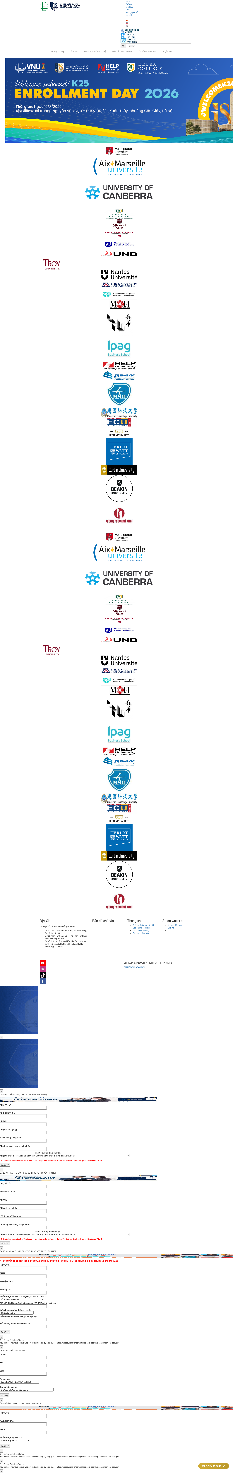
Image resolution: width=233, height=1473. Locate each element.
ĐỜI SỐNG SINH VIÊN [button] (147, 51)
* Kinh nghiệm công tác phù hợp (15, 1145)
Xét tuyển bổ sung (211, 1466)
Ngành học (5, 1379)
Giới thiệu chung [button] (57, 51)
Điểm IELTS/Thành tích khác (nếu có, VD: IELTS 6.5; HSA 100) (28, 1303)
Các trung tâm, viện (141, 933)
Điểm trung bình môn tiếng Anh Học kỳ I (18, 1316)
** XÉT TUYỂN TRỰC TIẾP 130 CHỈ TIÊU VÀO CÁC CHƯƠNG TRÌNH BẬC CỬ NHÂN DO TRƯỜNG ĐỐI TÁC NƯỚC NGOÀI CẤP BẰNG (59, 1261)
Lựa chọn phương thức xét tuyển (15, 1310)
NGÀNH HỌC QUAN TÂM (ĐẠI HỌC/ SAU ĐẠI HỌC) (23, 1296)
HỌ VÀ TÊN (5, 1265)
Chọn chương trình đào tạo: (48, 1152)
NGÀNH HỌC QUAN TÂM (11, 1437)
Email (2, 1370)
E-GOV (129, 4)
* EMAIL (3, 1121)
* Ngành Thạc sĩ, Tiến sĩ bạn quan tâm (17, 1155)
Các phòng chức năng (142, 927)
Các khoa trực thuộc (141, 930)
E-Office (129, 7)
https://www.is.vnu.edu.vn (134, 966)
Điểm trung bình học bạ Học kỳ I (15, 1323)
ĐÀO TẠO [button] (74, 51)
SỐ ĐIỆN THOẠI (7, 1281)
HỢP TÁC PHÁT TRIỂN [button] (122, 51)
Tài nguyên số (132, 12)
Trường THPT (6, 1289)
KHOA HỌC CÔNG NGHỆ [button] (95, 51)
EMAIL (3, 1273)
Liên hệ (129, 15)
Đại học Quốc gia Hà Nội (143, 925)
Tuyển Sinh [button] (168, 51)
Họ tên (3, 1354)
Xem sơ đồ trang (175, 925)
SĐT (2, 1362)
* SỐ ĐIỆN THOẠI (7, 1113)
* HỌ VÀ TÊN (5, 1104)
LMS (128, 9)
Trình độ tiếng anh (8, 1387)
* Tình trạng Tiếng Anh (10, 1137)
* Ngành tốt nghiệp (8, 1129)
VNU (128, 1)
